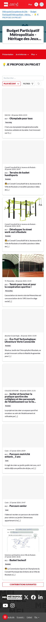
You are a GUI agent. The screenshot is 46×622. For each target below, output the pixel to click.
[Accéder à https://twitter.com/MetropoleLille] (26, 597)
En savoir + (20, 617)
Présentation (7, 54)
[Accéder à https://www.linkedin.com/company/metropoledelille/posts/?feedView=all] (40, 597)
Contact (29, 617)
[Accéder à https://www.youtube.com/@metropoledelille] (5, 605)
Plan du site (10, 617)
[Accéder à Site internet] (12, 597)
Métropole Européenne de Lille (14, 11)
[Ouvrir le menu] (5, 617)
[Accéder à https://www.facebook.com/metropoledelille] (33, 597)
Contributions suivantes (23, 584)
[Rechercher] (36, 4)
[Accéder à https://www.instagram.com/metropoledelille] (12, 605)
